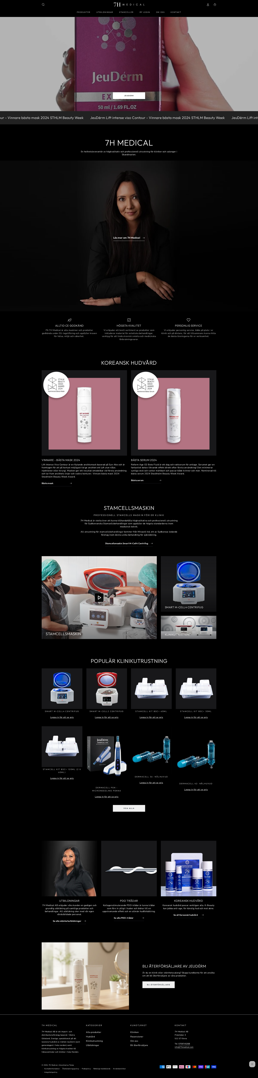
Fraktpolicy (86, 1069)
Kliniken (134, 1032)
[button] (43, 5)
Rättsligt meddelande (101, 1069)
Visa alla (129, 808)
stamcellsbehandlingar (111, 531)
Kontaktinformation (52, 1069)
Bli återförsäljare (158, 985)
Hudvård (90, 1036)
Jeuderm (129, 96)
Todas (71, 1065)
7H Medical (53, 1065)
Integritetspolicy (50, 1072)
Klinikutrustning (94, 1041)
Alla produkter (93, 1032)
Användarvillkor (119, 1069)
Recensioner (136, 1036)
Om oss (134, 1041)
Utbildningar (92, 1045)
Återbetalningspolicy (70, 1069)
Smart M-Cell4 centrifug (184, 607)
